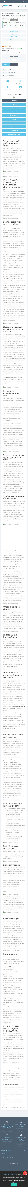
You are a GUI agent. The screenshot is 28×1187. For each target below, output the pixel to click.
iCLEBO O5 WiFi (21, 1108)
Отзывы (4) (14, 104)
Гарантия (14, 112)
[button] (25, 1173)
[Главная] (2, 13)
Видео (14, 119)
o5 (17, 1108)
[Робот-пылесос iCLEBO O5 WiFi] (14, 19)
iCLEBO (14, 1108)
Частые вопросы (14, 130)
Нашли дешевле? (14, 56)
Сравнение (14, 123)
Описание (14, 100)
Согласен (14, 1184)
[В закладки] (12, 64)
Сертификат (14, 126)
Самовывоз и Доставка (14, 134)
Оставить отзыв (14, 39)
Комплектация (14, 115)
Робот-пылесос (8, 1108)
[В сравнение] (16, 64)
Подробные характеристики (14, 108)
